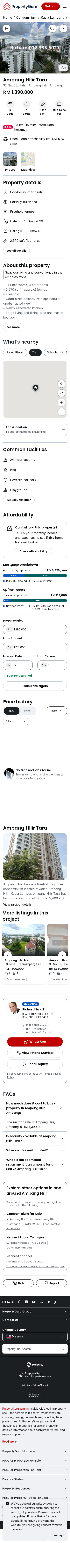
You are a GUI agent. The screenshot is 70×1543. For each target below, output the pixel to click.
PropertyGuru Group (17, 1311)
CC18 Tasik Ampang (19, 1247)
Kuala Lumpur (51, 17)
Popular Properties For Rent (21, 1470)
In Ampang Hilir (44, 1219)
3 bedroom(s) (51, 1224)
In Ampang (13, 1224)
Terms (46, 1073)
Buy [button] (11, 711)
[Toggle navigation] (64, 6)
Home (7, 17)
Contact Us (10, 1320)
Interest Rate (12, 656)
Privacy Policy (36, 1516)
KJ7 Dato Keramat (17, 1242)
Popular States (12, 1479)
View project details (17, 904)
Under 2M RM (31, 1224)
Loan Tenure (46, 656)
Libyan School (35, 1261)
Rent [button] (27, 711)
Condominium (26, 17)
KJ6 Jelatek (39, 1242)
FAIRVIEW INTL (14, 1261)
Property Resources (16, 1488)
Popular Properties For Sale (21, 1461)
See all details (16, 251)
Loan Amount (12, 638)
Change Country (14, 1330)
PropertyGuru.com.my (15, 1408)
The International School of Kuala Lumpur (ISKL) (35, 1266)
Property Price (13, 621)
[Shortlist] (52, 28)
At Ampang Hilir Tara (19, 1219)
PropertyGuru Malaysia (18, 1451)
